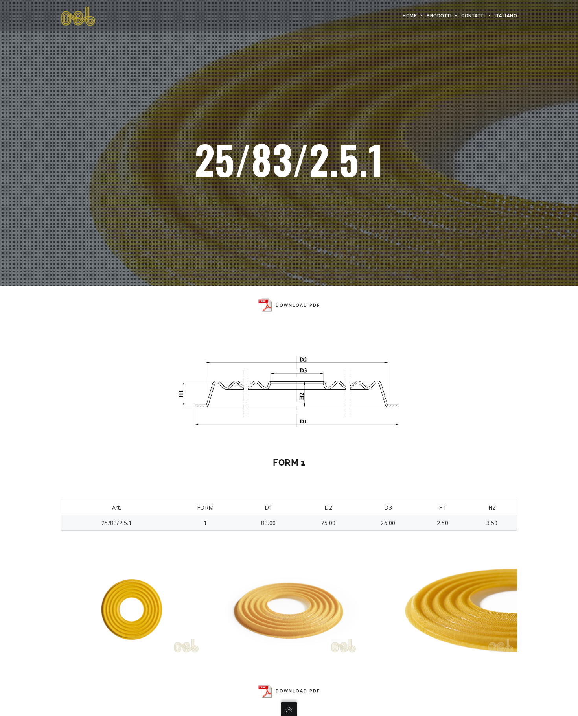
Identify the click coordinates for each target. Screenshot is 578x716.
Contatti (473, 15)
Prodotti (439, 15)
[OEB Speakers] (78, 15)
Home (410, 15)
